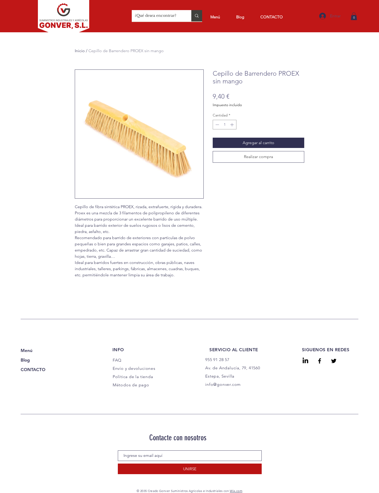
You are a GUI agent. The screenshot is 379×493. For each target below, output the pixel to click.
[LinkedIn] (305, 360)
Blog (25, 360)
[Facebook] (319, 360)
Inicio (80, 50)
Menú (26, 350)
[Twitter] (333, 360)
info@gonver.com (223, 384)
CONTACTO (33, 369)
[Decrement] (216, 124)
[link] (354, 16)
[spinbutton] (224, 124)
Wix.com (236, 491)
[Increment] (232, 124)
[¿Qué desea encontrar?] (196, 15)
